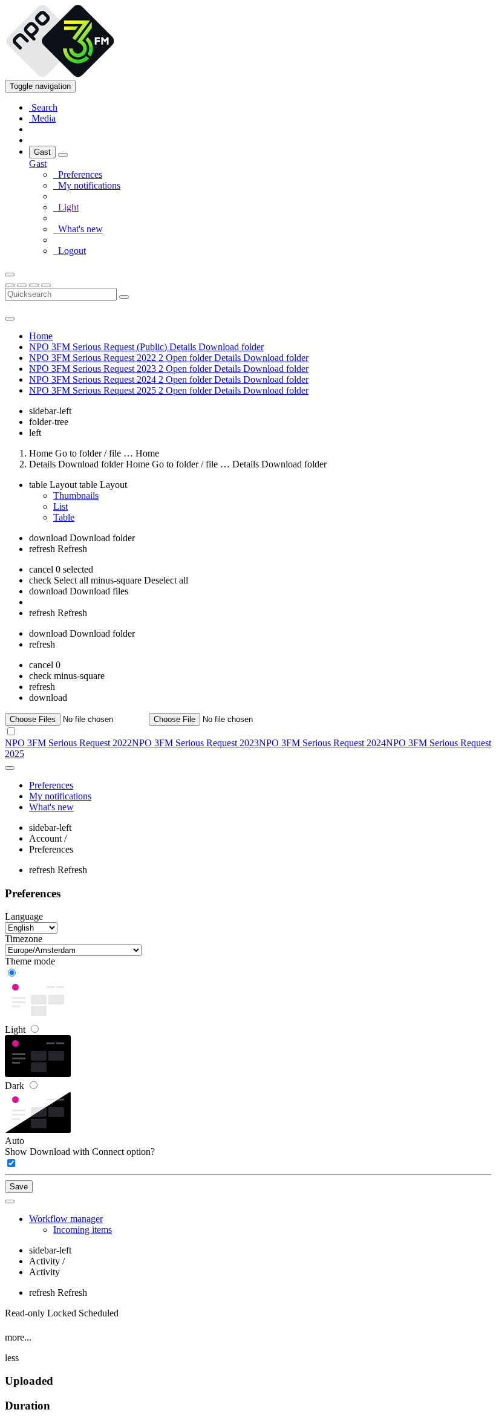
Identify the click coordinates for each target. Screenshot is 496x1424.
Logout (69, 250)
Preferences (77, 174)
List (60, 506)
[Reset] (34, 285)
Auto (14, 1141)
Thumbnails (76, 495)
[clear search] (124, 297)
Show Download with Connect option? (80, 1151)
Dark (16, 1086)
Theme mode (30, 961)
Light (16, 1029)
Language (24, 916)
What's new (78, 229)
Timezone (23, 939)
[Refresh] (22, 285)
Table (63, 517)
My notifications (86, 185)
